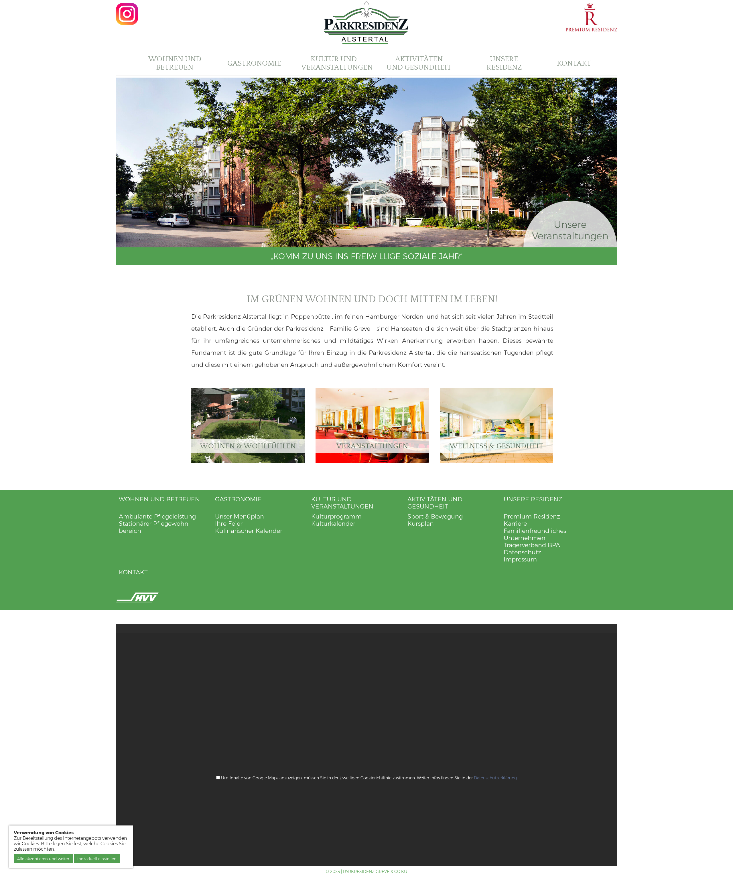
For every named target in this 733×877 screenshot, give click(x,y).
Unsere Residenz (504, 63)
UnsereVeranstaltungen (570, 230)
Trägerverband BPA (532, 545)
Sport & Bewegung (435, 516)
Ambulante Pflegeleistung (157, 516)
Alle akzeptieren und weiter (43, 858)
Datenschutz (522, 552)
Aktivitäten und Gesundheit (419, 63)
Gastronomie (254, 63)
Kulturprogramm (336, 516)
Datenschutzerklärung (495, 778)
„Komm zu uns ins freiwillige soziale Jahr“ (367, 256)
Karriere (515, 523)
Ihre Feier (229, 523)
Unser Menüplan (239, 516)
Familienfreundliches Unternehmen (535, 534)
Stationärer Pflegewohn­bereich (155, 527)
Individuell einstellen (97, 858)
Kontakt (574, 63)
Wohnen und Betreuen (174, 63)
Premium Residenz (532, 516)
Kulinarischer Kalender (248, 530)
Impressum (520, 559)
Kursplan (420, 523)
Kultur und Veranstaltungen (337, 63)
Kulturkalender (333, 523)
